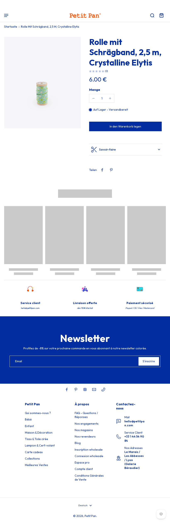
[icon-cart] (161, 15)
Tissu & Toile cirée (36, 439)
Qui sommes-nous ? (38, 413)
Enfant (29, 426)
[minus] (93, 98)
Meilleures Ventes (36, 465)
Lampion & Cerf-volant (40, 445)
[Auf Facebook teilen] (102, 169)
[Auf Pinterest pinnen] (111, 169)
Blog (78, 443)
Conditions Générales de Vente (89, 477)
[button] (125, 126)
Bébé (28, 419)
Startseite (10, 26)
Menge (94, 90)
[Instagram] (85, 389)
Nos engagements (86, 423)
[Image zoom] (42, 82)
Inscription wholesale (89, 449)
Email (18, 361)
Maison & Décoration (38, 432)
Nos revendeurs (85, 436)
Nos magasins (84, 430)
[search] (152, 15)
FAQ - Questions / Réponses (86, 415)
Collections (32, 458)
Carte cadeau (34, 452)
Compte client (84, 469)
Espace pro (82, 462)
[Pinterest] (75, 389)
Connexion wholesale (89, 456)
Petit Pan (90, 516)
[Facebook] (66, 389)
